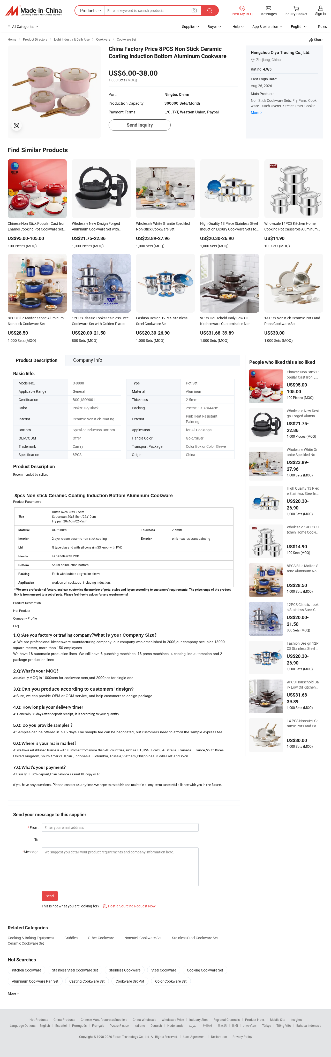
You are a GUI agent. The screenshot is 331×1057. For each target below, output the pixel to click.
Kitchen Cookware (26, 970)
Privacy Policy (242, 1037)
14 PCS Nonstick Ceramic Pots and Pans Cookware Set (302, 723)
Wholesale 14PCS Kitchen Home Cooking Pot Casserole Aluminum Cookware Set (303, 529)
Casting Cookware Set (87, 981)
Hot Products (38, 1019)
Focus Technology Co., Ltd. (132, 1037)
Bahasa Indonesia (308, 1025)
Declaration (219, 1037)
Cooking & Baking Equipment (31, 937)
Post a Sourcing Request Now (129, 906)
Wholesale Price (173, 1019)
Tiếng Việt (283, 1025)
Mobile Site (277, 1019)
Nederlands (175, 1025)
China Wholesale (144, 1019)
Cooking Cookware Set (205, 970)
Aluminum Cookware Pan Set (35, 981)
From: (33, 827)
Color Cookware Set (171, 981)
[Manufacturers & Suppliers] (33, 10)
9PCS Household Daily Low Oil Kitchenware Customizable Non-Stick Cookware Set (303, 685)
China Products (64, 1019)
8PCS (77, 454)
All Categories (23, 26)
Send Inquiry (140, 125)
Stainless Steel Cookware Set (195, 937)
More (255, 112)
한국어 (207, 1025)
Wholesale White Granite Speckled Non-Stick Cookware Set (302, 452)
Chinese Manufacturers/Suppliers (104, 1019)
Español (61, 1025)
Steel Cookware (163, 970)
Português (79, 1025)
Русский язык (119, 1025)
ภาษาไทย (250, 1025)
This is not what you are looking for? (70, 906)
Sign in (320, 13)
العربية (193, 1025)
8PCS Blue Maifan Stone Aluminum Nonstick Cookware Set (303, 568)
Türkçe (266, 1025)
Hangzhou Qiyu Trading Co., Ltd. (280, 52)
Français (98, 1025)
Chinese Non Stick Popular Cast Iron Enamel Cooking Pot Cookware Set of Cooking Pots (303, 374)
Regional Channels (227, 1019)
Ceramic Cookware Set (26, 943)
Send (50, 895)
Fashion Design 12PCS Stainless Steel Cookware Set (303, 646)
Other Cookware (101, 937)
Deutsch (156, 1025)
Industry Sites (198, 1019)
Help (236, 26)
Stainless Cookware (124, 970)
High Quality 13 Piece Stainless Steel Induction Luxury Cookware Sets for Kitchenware (303, 491)
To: (36, 839)
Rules (322, 26)
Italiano (139, 1025)
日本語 (222, 1025)
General (79, 391)
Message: (30, 851)
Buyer (212, 26)
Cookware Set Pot (130, 981)
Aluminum (194, 391)
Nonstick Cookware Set (143, 937)
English (45, 1025)
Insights (296, 1019)
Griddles (71, 937)
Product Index (255, 1019)
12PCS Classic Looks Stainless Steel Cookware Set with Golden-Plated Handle (303, 607)
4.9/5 (267, 69)
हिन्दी (235, 1025)
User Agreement (194, 1037)
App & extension (265, 26)
